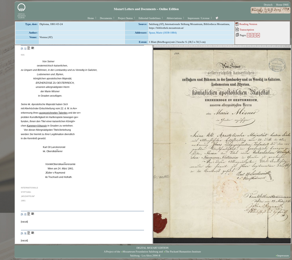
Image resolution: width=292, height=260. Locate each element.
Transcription (246, 29)
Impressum (283, 255)
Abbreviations (174, 18)
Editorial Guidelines (150, 18)
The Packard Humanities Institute (183, 251)
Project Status (125, 18)
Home (91, 18)
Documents (106, 18)
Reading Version (248, 24)
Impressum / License (199, 18)
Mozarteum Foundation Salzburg (140, 251)
